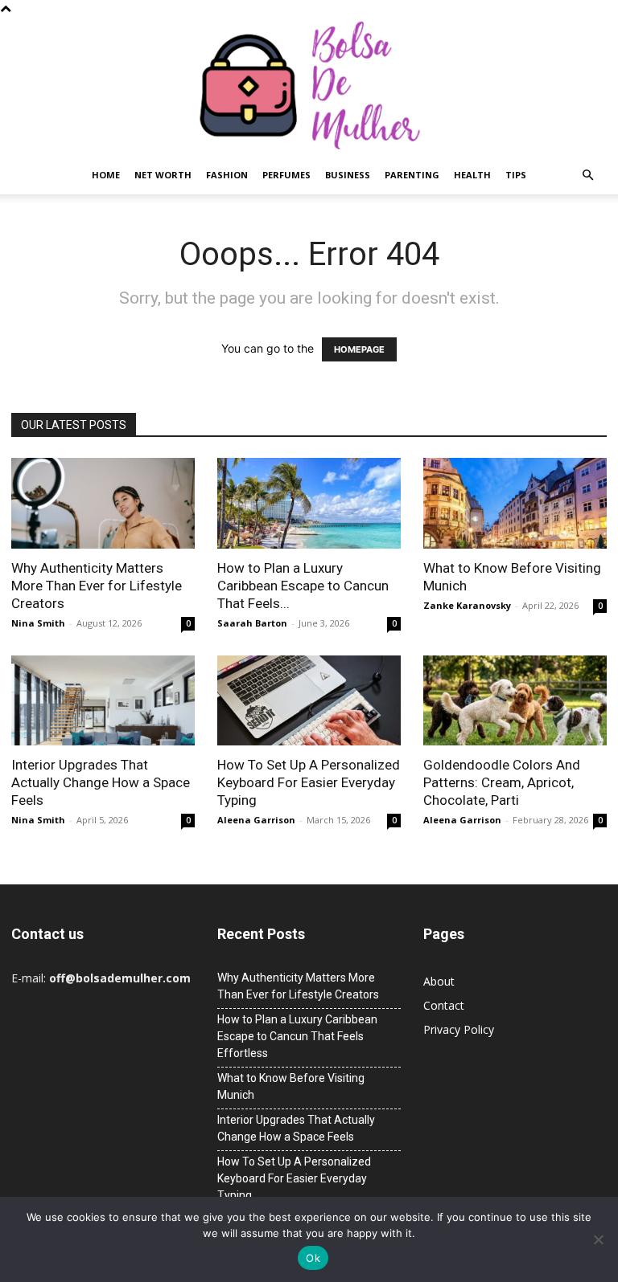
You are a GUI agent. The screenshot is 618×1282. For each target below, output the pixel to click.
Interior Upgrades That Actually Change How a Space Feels (100, 782)
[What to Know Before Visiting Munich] (515, 503)
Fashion (227, 175)
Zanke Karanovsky (467, 605)
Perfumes (286, 175)
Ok (313, 1257)
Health (472, 175)
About (439, 981)
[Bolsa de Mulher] (309, 86)
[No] (598, 1239)
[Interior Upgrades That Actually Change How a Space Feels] (103, 700)
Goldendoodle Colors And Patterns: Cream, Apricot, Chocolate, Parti (501, 782)
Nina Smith (38, 623)
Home (106, 175)
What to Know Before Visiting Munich (291, 1086)
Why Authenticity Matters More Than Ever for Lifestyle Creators (96, 585)
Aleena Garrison (256, 820)
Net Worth (163, 175)
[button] (587, 175)
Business (347, 175)
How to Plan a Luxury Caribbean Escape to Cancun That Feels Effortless (297, 1036)
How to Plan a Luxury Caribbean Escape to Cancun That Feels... (303, 585)
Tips (515, 175)
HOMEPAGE (359, 349)
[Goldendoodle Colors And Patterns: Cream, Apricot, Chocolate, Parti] (515, 700)
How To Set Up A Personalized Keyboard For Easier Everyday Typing (308, 782)
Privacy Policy (458, 1029)
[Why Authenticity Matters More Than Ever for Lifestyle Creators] (103, 503)
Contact (443, 1005)
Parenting (412, 175)
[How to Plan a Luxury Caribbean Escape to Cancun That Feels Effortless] (309, 503)
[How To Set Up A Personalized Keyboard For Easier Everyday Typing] (309, 700)
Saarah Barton (252, 623)
